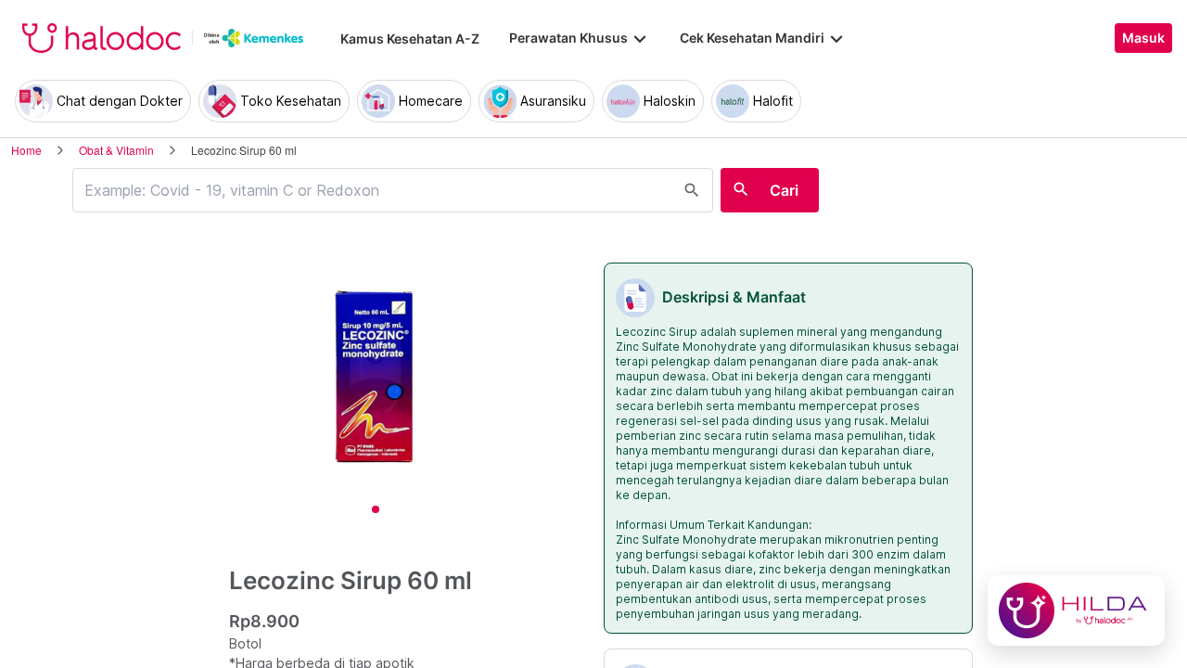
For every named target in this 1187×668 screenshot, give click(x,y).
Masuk (1143, 38)
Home (26, 150)
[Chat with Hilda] (1076, 610)
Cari (784, 190)
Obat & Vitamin (116, 150)
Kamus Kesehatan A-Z (409, 38)
